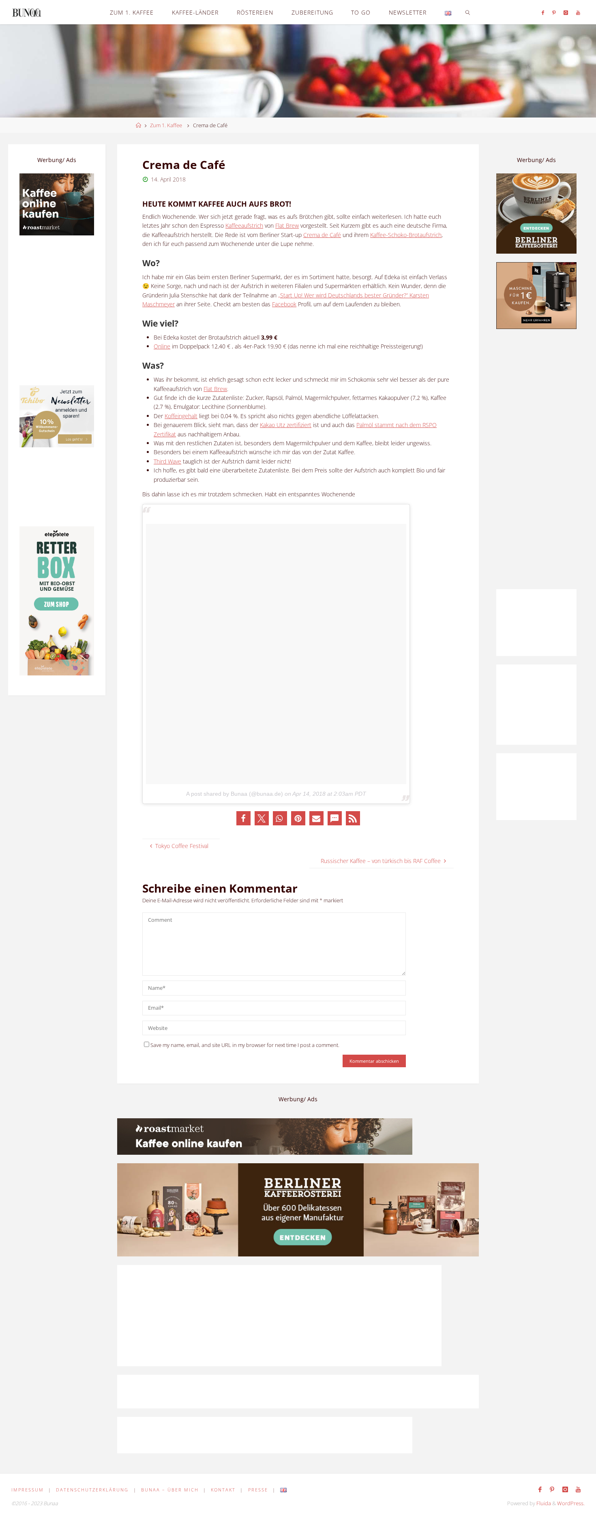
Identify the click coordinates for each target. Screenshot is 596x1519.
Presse (258, 1490)
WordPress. (571, 1503)
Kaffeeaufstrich (244, 225)
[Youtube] (578, 12)
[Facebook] (543, 12)
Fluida (543, 1503)
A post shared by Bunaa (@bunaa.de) (234, 793)
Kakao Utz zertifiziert (285, 425)
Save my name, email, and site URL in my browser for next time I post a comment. (244, 1045)
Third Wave (167, 461)
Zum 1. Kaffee (166, 125)
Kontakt (223, 1490)
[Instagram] (566, 12)
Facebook (284, 304)
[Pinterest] (554, 12)
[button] (243, 818)
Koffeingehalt (181, 416)
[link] (467, 12)
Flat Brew (287, 225)
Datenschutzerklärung (92, 1490)
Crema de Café (322, 235)
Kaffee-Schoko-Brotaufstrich (406, 235)
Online (162, 346)
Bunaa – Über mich (170, 1490)
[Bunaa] (26, 12)
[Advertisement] (536, 459)
